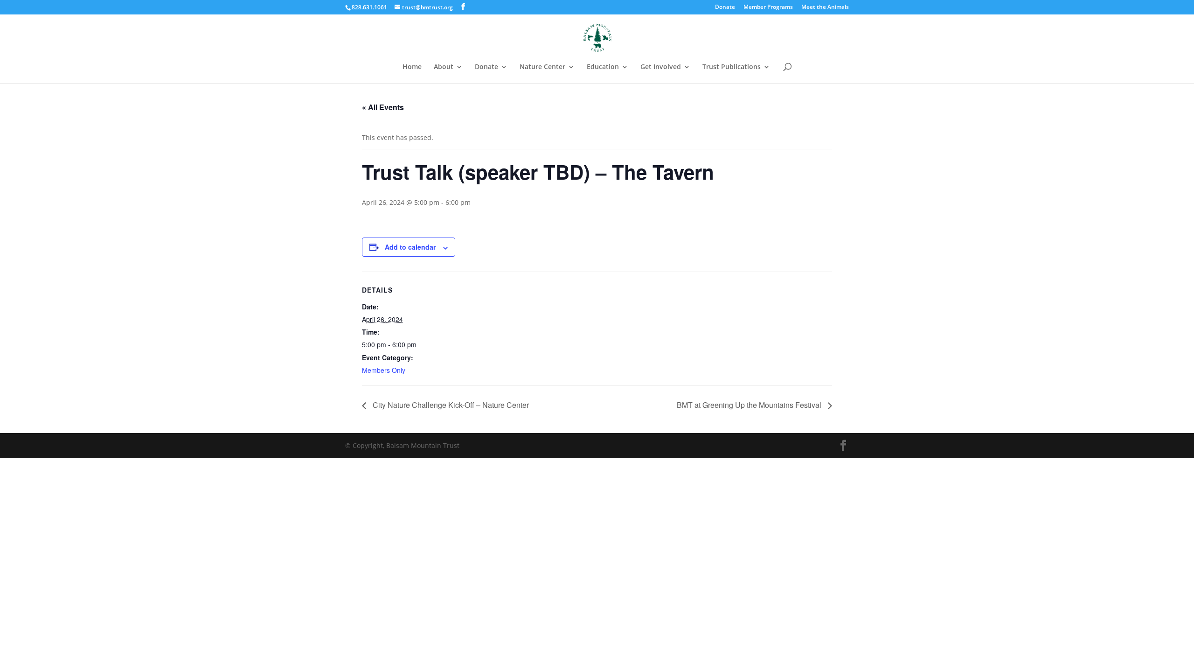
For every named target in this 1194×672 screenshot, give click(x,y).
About (443, 67)
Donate (725, 7)
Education (603, 67)
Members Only (383, 370)
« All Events (383, 107)
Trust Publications (731, 67)
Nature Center (542, 67)
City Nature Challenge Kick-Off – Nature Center (450, 404)
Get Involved (660, 67)
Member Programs (768, 7)
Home (412, 67)
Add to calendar (410, 247)
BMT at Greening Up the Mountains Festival (750, 404)
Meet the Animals (825, 7)
